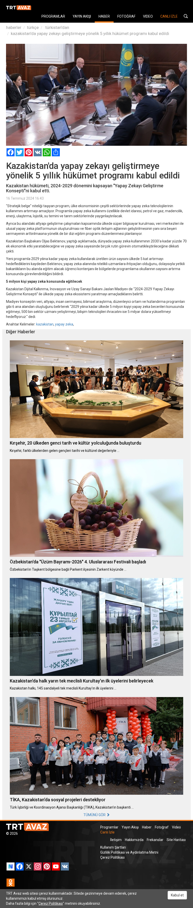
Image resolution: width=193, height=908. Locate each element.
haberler (13, 27)
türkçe (33, 27)
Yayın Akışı (130, 827)
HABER (104, 16)
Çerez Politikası (112, 857)
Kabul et (177, 895)
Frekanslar (155, 840)
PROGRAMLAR (53, 16)
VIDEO (148, 16)
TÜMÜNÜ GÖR (94, 815)
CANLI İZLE (169, 16)
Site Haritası (176, 840)
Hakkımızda (134, 840)
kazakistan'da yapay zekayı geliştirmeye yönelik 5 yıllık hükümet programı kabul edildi (90, 33)
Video (176, 827)
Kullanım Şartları (113, 847)
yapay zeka (64, 324)
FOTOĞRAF (126, 16)
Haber (147, 827)
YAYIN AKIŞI (82, 16)
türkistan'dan (56, 27)
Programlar (109, 827)
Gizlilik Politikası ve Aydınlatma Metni (129, 852)
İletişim (116, 840)
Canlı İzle (107, 832)
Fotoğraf (162, 827)
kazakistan (45, 324)
